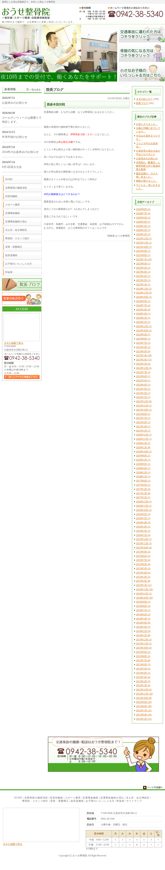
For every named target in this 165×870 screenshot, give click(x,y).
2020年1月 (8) (143, 447)
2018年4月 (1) (143, 468)
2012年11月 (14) (144, 693)
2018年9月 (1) (143, 464)
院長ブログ (142, 103)
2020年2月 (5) (143, 443)
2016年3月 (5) (143, 526)
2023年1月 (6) (143, 363)
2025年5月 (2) (143, 268)
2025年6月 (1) (143, 263)
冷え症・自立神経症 (16, 230)
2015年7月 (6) (143, 560)
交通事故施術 (12, 213)
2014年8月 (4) (143, 606)
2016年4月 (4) (143, 522)
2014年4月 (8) (143, 622)
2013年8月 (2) (143, 656)
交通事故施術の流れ (16, 221)
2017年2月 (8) (143, 493)
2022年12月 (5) (144, 368)
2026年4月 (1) (143, 222)
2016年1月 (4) (143, 535)
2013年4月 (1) (143, 673)
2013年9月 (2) (143, 652)
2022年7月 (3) (143, 372)
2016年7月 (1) (143, 518)
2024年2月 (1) (143, 318)
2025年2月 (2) (143, 280)
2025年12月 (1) (144, 238)
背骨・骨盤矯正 (13, 246)
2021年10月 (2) (144, 409)
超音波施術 (11, 255)
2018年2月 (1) (143, 472)
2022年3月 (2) (143, 389)
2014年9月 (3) (143, 601)
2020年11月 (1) (144, 439)
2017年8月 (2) (143, 480)
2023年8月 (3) (143, 338)
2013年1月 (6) (143, 685)
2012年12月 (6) (144, 689)
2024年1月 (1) (143, 322)
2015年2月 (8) (143, 581)
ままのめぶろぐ (144, 99)
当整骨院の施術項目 (16, 187)
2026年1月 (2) (143, 234)
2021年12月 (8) (144, 401)
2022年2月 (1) (143, 393)
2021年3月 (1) (143, 426)
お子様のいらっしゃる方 (18, 263)
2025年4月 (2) (143, 272)
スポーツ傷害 (12, 204)
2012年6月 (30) (144, 714)
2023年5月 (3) (143, 347)
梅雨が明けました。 (147, 181)
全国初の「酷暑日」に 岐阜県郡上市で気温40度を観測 (148, 166)
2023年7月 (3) (143, 343)
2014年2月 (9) (143, 631)
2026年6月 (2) (143, 217)
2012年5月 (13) (144, 719)
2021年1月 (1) (143, 430)
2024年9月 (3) (143, 301)
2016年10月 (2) (144, 510)
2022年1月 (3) (143, 397)
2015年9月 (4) (143, 551)
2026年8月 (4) (143, 209)
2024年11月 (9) (144, 292)
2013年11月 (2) (144, 643)
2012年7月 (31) (144, 710)
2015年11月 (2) (144, 543)
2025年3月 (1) (143, 276)
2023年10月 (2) (144, 330)
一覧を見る (35, 89)
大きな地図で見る (13, 343)
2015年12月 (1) (144, 539)
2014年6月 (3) (143, 614)
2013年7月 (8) (143, 660)
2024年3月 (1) (143, 313)
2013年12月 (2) (144, 639)
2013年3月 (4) (143, 677)
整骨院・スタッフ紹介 (17, 238)
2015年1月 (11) (144, 585)
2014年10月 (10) (144, 597)
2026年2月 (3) (143, 230)
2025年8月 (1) (143, 255)
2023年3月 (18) (144, 355)
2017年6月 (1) (143, 485)
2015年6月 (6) (143, 564)
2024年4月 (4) (143, 309)
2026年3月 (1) (143, 226)
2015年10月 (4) (144, 547)
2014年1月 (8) (143, 635)
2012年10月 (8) (144, 698)
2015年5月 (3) (143, 568)
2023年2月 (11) (144, 359)
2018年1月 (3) (143, 476)
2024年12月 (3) (144, 288)
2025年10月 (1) (144, 247)
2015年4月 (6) (143, 572)
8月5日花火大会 (12, 166)
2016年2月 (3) (143, 531)
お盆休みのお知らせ (147, 158)
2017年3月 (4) (143, 489)
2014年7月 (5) (143, 610)
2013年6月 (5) (143, 664)
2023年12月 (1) (144, 326)
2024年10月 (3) (144, 297)
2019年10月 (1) (144, 451)
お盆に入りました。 (147, 124)
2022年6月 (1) (143, 376)
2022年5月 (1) (143, 380)
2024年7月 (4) (143, 305)
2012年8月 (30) (144, 706)
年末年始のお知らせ (14, 136)
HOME (8, 179)
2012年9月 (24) (144, 702)
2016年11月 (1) (144, 505)
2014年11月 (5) (144, 593)
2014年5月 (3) (143, 618)
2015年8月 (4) (143, 556)
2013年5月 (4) (143, 668)
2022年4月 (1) (143, 384)
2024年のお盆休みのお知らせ (20, 151)
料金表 (8, 272)
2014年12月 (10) (144, 589)
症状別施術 (11, 196)
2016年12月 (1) (144, 501)
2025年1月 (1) (143, 284)
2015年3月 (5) (143, 577)
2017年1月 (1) (143, 497)
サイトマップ (134, 801)
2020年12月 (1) (144, 434)
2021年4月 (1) (143, 422)
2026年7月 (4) (143, 213)
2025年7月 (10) (144, 259)
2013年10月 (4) (144, 647)
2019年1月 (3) (143, 459)
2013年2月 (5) (143, 681)
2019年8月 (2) (143, 455)
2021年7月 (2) (143, 418)
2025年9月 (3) (143, 251)
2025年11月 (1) (144, 242)
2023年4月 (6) (143, 351)
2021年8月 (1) (143, 414)
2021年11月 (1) (144, 405)
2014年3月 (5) (143, 627)
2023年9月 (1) (143, 334)
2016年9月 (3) (143, 514)
